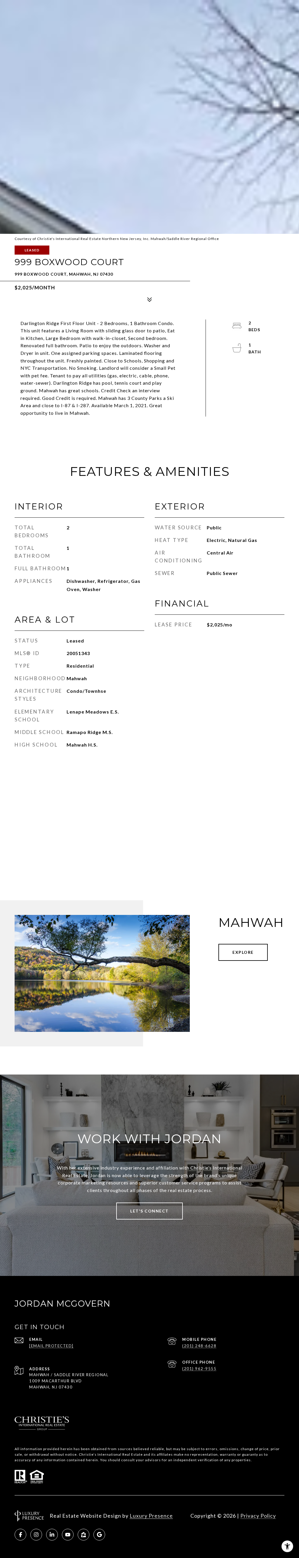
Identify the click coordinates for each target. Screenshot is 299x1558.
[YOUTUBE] (68, 1534)
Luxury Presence (151, 1515)
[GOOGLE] (99, 1534)
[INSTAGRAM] (36, 1534)
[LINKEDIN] (52, 1534)
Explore (243, 952)
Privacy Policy (258, 1515)
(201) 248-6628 (199, 1345)
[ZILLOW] (83, 1534)
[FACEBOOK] (20, 1534)
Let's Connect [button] (149, 1210)
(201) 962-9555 (199, 1368)
